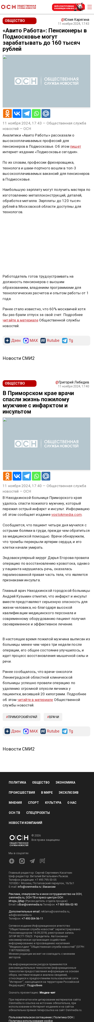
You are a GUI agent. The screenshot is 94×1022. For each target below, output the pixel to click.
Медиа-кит (47, 992)
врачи (54, 717)
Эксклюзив (68, 792)
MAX (34, 341)
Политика (17, 782)
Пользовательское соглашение (30, 1017)
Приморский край (22, 717)
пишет (75, 146)
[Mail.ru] (46, 113)
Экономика (65, 782)
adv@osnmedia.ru (20, 915)
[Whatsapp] (36, 113)
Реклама (16, 225)
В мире (47, 792)
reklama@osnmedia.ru (55, 911)
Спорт (33, 802)
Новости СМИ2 (19, 358)
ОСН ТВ (14, 812)
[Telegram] (26, 113)
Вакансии (49, 886)
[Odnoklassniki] (7, 113)
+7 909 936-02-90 (66, 904)
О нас (72, 802)
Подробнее (34, 985)
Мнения (15, 802)
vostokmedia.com (66, 514)
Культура (53, 802)
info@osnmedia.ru (29, 886)
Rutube (53, 341)
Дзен (16, 341)
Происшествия (22, 792)
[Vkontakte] (17, 113)
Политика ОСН (63, 1017)
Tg (71, 341)
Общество (41, 782)
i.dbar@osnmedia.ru (29, 904)
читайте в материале (20, 320)
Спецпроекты (38, 812)
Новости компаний (25, 823)
